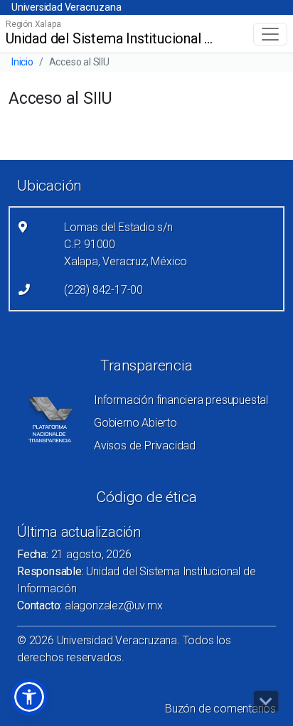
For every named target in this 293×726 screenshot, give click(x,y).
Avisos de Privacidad (145, 445)
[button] (29, 697)
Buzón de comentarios (220, 708)
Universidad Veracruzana (66, 7)
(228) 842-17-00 (103, 290)
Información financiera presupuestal (181, 400)
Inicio (22, 62)
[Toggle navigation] (270, 34)
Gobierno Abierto (135, 422)
